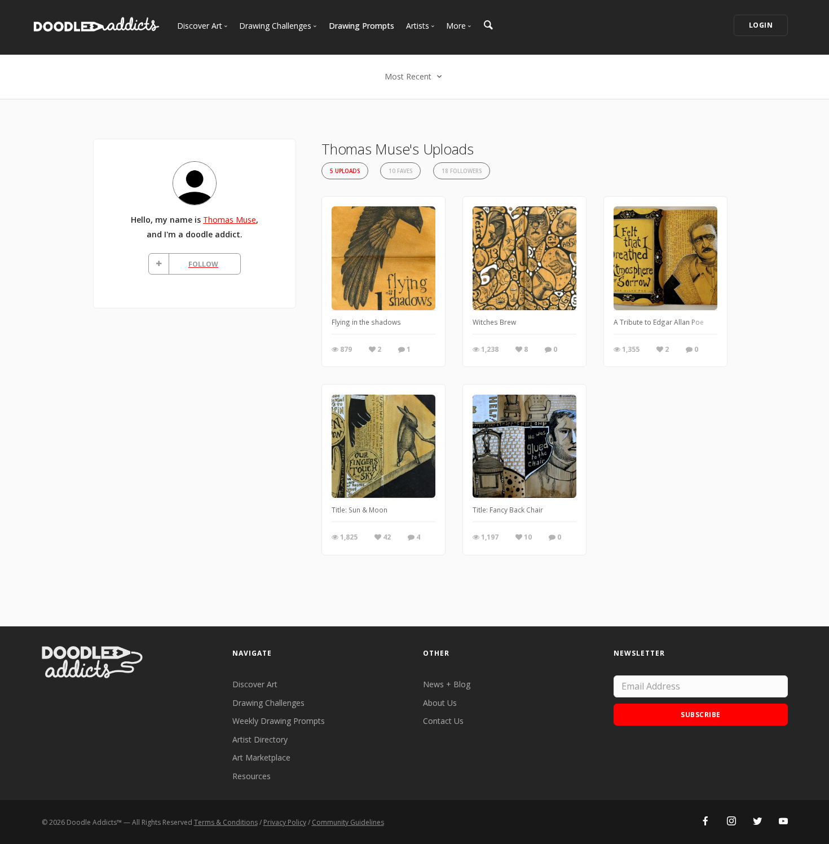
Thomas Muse (229, 219)
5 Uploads (345, 171)
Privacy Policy (284, 822)
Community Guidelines (348, 822)
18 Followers (462, 171)
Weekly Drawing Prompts (278, 720)
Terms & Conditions (226, 822)
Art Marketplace (261, 757)
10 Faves (400, 171)
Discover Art (254, 684)
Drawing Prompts (361, 25)
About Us (440, 702)
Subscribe (701, 714)
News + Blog (446, 684)
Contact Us (443, 720)
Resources (251, 776)
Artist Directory (260, 739)
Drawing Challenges (268, 702)
